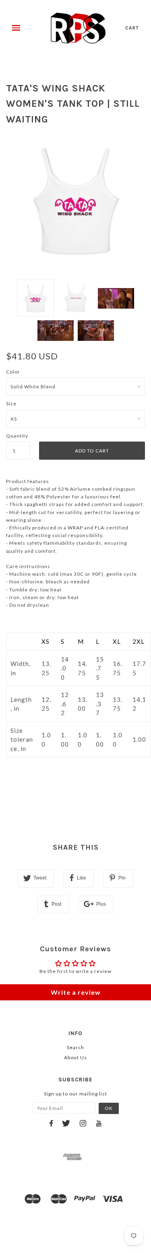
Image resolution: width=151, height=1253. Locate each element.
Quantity (17, 436)
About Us (75, 1057)
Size (11, 403)
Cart (132, 28)
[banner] (78, 28)
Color (13, 372)
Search (75, 1047)
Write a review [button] (76, 992)
